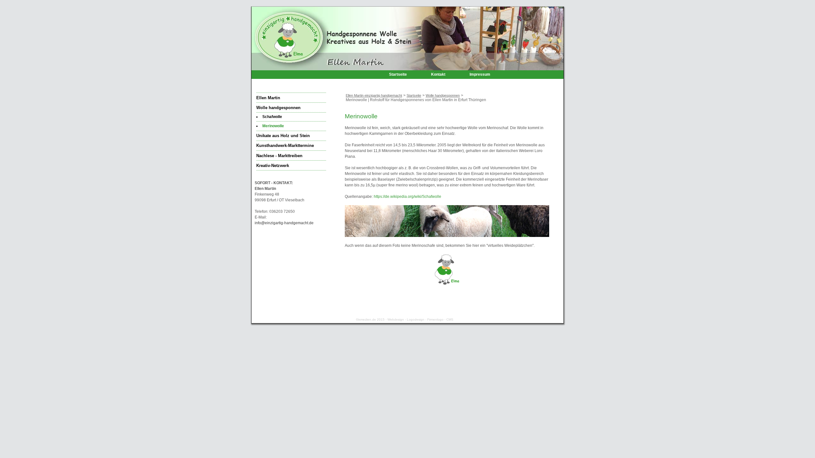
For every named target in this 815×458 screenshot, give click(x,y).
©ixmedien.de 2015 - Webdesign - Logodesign (390, 319)
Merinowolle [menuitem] (273, 126)
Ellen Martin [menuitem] (268, 98)
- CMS (448, 319)
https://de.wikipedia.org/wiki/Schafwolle (407, 196)
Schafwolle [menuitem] (272, 116)
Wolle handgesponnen (443, 95)
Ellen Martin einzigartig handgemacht (374, 95)
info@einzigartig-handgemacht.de (284, 223)
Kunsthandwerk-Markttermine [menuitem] (285, 145)
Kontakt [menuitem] (438, 74)
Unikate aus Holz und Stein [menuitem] (283, 136)
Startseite (414, 95)
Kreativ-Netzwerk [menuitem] (272, 165)
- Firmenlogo (433, 319)
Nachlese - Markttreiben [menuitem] (279, 156)
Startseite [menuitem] (398, 74)
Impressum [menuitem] (480, 74)
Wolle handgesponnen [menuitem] (278, 108)
